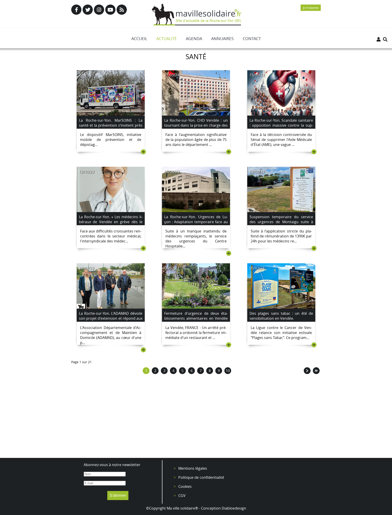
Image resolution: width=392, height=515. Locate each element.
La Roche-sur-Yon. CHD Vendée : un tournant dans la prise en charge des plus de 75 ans (196, 125)
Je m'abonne (310, 8)
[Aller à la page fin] (316, 370)
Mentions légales (192, 468)
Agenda (194, 38)
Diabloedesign (234, 508)
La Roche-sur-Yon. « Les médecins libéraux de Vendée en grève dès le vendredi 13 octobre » (110, 221)
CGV (182, 495)
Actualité (166, 38)
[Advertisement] (196, 417)
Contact (252, 38)
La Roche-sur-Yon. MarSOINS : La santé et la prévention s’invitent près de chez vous (110, 125)
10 (228, 370)
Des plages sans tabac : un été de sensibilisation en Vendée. (281, 316)
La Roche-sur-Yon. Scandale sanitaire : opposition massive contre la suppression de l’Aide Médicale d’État (281, 125)
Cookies (185, 486)
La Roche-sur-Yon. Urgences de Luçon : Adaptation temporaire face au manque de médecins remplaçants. (196, 221)
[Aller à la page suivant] (307, 370)
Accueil (139, 38)
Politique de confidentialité (201, 477)
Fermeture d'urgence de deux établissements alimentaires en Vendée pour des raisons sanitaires (196, 318)
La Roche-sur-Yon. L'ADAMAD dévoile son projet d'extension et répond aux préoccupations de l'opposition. (110, 318)
